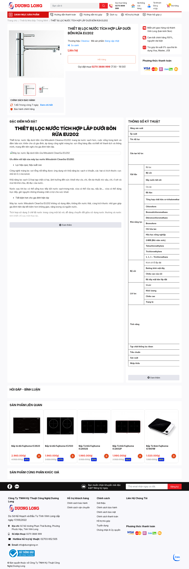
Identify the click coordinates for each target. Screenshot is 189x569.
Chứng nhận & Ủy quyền (108, 530)
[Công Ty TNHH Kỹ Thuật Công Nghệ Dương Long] (25, 5)
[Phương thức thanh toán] (161, 69)
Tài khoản (157, 3)
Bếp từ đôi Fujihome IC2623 (25, 446)
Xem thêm (67, 225)
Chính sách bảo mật (106, 512)
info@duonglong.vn (28, 545)
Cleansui (85, 41)
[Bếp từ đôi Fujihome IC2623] (26, 426)
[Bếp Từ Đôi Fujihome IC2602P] (127, 426)
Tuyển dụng (102, 525)
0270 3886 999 (120, 7)
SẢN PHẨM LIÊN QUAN (26, 405)
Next (60, 54)
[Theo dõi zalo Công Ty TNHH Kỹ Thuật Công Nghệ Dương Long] (16, 486)
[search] (103, 6)
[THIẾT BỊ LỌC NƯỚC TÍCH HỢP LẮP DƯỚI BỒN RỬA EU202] (36, 53)
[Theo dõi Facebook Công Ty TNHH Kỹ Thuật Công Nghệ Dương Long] (9, 486)
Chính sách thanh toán (107, 516)
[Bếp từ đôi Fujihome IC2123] (60, 426)
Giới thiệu (101, 503)
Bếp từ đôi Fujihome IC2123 (59, 446)
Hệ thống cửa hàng (141, 5)
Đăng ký (175, 486)
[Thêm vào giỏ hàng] (39, 456)
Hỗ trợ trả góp (103, 521)
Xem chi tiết (46, 105)
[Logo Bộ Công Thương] (21, 553)
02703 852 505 (49, 539)
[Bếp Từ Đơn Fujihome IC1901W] (161, 426)
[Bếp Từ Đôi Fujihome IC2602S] (94, 426)
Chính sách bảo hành (77, 503)
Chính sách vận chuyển (78, 507)
